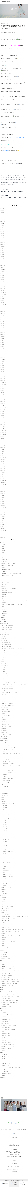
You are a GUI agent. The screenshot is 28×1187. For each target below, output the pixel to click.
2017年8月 (3, 413)
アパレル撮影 (3, 621)
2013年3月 (3, 524)
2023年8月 (3, 273)
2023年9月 (3, 271)
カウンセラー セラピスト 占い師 (11, 753)
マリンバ (5, 858)
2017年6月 (3, 418)
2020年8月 (3, 338)
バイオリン (5, 835)
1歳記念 (4, 1013)
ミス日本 (4, 701)
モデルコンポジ (6, 715)
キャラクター (6, 674)
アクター (5, 669)
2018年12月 (3, 380)
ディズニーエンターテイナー (9, 682)
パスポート (4, 1054)
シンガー (4, 653)
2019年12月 (3, 355)
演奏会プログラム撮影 (9, 877)
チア (3, 661)
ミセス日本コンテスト (7, 707)
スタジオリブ (5, 184)
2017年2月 (3, 426)
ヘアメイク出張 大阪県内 (8, 918)
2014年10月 (3, 485)
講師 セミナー (6, 780)
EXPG (3, 636)
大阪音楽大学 (6, 870)
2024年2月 (3, 261)
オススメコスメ (5, 908)
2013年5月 (3, 520)
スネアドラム (6, 818)
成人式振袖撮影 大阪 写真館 (10, 979)
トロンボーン (6, 830)
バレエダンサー (7, 759)
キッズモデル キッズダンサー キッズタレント (13, 648)
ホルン (4, 856)
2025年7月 (3, 225)
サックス (5, 816)
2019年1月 (3, 378)
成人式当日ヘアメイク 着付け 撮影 (12, 971)
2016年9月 (3, 436)
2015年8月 (3, 464)
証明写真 (2, 1052)
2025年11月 (3, 217)
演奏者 (5, 881)
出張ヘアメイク (5, 927)
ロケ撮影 (4, 594)
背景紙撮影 (5, 611)
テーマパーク (5, 665)
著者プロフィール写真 (8, 778)
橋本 (3, 548)
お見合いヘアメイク (6, 897)
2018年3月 (3, 399)
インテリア (4, 584)
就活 (4, 1069)
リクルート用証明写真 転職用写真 (12, 1067)
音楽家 (4, 885)
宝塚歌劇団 (5, 722)
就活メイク (4, 933)
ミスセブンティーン (6, 699)
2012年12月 (3, 531)
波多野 (3, 550)
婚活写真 (4, 619)
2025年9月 (3, 221)
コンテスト (4, 651)
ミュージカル (5, 709)
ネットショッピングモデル (8, 688)
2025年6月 (3, 227)
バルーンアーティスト (7, 628)
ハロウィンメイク (6, 914)
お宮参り (4, 1017)
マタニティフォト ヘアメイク (9, 1029)
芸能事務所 (5, 730)
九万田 (3, 544)
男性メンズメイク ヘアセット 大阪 (11, 935)
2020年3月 (3, 349)
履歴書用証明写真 (6, 1073)
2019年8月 (3, 363)
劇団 (3, 718)
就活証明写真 (5, 1065)
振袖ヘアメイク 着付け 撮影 (10, 983)
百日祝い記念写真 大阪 (8, 1044)
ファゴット (5, 847)
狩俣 (3, 553)
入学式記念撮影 (6, 1033)
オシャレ (4, 586)
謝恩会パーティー (7, 946)
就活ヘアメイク (7, 1071)
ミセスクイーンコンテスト (8, 705)
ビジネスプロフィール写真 (14, 179)
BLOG (6, 1129)
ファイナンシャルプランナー (9, 768)
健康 (3, 925)
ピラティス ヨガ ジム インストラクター (13, 766)
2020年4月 (3, 346)
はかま (3, 900)
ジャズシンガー (6, 655)
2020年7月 (3, 340)
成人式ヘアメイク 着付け (9, 966)
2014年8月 (3, 489)
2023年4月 (3, 282)
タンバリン (5, 820)
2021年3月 (3, 323)
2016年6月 (3, 443)
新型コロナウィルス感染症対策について (11, 573)
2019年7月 (3, 365)
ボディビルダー (5, 793)
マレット (4, 860)
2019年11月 (3, 357)
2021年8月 (3, 313)
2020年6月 (3, 342)
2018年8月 (3, 388)
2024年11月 (3, 242)
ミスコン (4, 697)
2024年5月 (3, 254)
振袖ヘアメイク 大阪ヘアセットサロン (11, 981)
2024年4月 (3, 256)
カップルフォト (5, 1021)
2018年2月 (3, 401)
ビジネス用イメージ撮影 (9, 764)
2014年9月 (3, 487)
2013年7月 (3, 516)
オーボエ (5, 805)
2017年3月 (3, 424)
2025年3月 (3, 233)
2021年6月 (3, 317)
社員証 (4, 776)
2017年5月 (3, 420)
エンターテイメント (6, 644)
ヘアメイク (2, 895)
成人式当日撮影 (6, 977)
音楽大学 (5, 883)
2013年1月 (3, 528)
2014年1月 (3, 503)
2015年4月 (3, 472)
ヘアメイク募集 (5, 1004)
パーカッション (6, 839)
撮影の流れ (5, 571)
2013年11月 (3, 508)
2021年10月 (3, 309)
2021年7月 (3, 315)
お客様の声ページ (6, 559)
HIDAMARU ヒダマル (7, 580)
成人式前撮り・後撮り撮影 (9, 969)
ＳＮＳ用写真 (6, 782)
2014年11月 (3, 482)
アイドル (4, 638)
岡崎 (3, 546)
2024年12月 (3, 240)
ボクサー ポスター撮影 (8, 791)
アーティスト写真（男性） (13, 177)
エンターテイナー (6, 642)
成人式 (1, 962)
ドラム (4, 833)
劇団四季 (4, 720)
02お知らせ (3, 557)
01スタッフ (2, 542)
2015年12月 (3, 455)
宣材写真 (4, 801)
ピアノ (4, 843)
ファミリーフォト (13, 181)
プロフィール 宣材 (7, 789)
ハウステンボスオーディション (7, 734)
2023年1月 (3, 288)
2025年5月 (3, 229)
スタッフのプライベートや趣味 (9, 588)
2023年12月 (3, 265)
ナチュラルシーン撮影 (7, 592)
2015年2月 (3, 476)
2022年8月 (3, 298)
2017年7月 (3, 416)
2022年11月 (3, 292)
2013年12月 (3, 505)
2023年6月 (3, 277)
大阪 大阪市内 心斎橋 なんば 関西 (12, 604)
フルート (5, 849)
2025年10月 (3, 219)
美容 (3, 944)
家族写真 (4, 1040)
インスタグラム (5, 582)
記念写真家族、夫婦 (7, 1048)
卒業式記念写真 (6, 1036)
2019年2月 (3, 376)
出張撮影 (2, 950)
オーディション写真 (5, 179)
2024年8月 (3, 248)
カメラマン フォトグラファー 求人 (11, 996)
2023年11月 (3, 267)
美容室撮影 (3, 1008)
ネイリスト (5, 757)
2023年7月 (3, 275)
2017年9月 (3, 411)
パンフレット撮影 (7, 761)
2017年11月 (3, 407)
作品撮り (4, 596)
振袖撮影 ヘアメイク (8, 985)
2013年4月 (3, 522)
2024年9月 (3, 246)
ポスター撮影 (5, 795)
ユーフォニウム (6, 862)
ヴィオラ (5, 864)
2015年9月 (3, 461)
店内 (3, 607)
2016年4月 (3, 447)
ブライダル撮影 (19, 181)
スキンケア (4, 912)
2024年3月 (3, 259)
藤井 (3, 555)
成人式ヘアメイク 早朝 (8, 964)
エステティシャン (7, 751)
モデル (3, 713)
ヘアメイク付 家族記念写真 (9, 1025)
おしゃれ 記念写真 (13, 175)
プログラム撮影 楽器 (9, 851)
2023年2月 (3, 286)
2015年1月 (3, 478)
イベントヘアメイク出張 (8, 906)
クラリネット (5, 812)
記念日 (3, 1050)
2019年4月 (3, 372)
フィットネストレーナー (7, 784)
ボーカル (4, 694)
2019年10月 (3, 359)
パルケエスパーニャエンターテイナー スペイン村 (14, 684)
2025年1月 (3, 238)
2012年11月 (3, 533)
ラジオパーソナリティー (8, 772)
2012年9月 (3, 537)
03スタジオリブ (4, 578)
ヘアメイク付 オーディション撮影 (11, 692)
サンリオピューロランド (8, 676)
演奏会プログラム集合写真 (9, 879)
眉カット (4, 937)
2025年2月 (3, 236)
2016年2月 (3, 451)
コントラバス (6, 814)
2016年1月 (3, 453)
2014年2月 (3, 501)
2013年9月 (3, 512)
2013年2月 (3, 526)
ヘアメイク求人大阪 (7, 1006)
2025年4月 (3, 231)
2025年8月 (3, 223)
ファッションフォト (7, 181)
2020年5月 (3, 344)
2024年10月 (3, 244)
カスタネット (6, 807)
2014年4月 (3, 497)
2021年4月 (3, 321)
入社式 (3, 599)
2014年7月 (3, 491)
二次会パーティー (7, 923)
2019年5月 (3, 369)
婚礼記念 (4, 1038)
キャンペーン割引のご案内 (8, 563)
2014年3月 (3, 499)
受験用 (3, 1059)
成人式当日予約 (6, 973)
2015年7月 (3, 466)
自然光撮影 (5, 613)
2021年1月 (3, 328)
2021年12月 (3, 305)
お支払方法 (5, 561)
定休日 (3, 567)
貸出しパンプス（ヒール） (8, 576)
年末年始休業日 (6, 569)
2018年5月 (3, 395)
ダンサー (4, 659)
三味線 (4, 866)
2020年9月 (3, 336)
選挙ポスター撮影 (6, 887)
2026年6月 (3, 208)
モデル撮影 (4, 956)
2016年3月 (3, 449)
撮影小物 (4, 609)
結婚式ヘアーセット (6, 939)
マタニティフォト (6, 1027)
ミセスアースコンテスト (7, 703)
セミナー (5, 755)
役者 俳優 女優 (6, 726)
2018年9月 (3, 386)
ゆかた (3, 902)
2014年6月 (3, 493)
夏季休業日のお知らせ (7, 565)
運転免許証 (3, 1077)
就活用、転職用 (5, 1061)
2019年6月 (3, 367)
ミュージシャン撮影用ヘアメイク (8, 948)
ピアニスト (6, 841)
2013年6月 (3, 518)
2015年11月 (3, 457)
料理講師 (5, 774)
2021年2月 (3, 326)
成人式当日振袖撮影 (7, 975)
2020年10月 (3, 334)
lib (13, 174)
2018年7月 (3, 390)
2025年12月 (3, 215)
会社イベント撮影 (6, 958)
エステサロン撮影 (6, 745)
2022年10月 (3, 294)
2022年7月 (3, 300)
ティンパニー (6, 826)
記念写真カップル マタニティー (10, 1046)
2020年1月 (3, 353)
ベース (4, 854)
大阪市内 (9, 184)
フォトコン (4, 893)
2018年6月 (3, 392)
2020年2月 (3, 351)
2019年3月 (3, 374)
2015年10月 (3, 459)
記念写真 (2, 1010)
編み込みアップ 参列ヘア (8, 941)
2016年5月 (3, 445)
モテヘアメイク (5, 920)
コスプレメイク (5, 910)
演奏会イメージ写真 (9, 182)
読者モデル (24, 182)
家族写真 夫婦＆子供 (8, 1042)
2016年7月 (3, 441)
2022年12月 (3, 290)
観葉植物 (4, 615)
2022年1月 (3, 302)
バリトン (5, 837)
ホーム (2, 1129)
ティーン (4, 663)
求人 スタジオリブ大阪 (6, 992)
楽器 (4, 872)
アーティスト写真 (6, 177)
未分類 (1, 987)
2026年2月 (3, 210)
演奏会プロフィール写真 (17, 182)
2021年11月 (3, 307)
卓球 (3, 797)
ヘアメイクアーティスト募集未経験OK (11, 1002)
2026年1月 (3, 212)
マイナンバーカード (6, 1056)
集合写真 (4, 889)
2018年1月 (3, 403)
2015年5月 (3, 470)
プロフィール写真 (4, 740)
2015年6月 (3, 468)
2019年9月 (3, 361)
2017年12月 (3, 405)
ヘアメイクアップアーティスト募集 (10, 1000)
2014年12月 (3, 480)
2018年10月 (3, 384)
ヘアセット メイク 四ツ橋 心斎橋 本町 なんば (15, 916)
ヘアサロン (2, 891)
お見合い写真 (3, 617)
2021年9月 (3, 311)
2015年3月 (3, 474)
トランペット (5, 828)
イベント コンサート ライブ (9, 904)
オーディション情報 (6, 646)
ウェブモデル (5, 640)
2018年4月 (3, 397)
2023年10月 (3, 269)
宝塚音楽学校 (5, 724)
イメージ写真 (21, 177)
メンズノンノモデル (6, 711)
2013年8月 (3, 514)
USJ (4, 667)
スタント (5, 678)
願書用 (3, 1075)
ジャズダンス (5, 657)
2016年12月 (3, 430)
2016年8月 (3, 438)
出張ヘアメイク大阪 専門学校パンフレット (12, 929)
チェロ (4, 822)
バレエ (4, 690)
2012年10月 (3, 535)
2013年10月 (3, 510)
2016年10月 (3, 434)
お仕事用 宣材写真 (21, 175)
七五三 (3, 1031)
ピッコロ (5, 845)
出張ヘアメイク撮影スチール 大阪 (10, 931)
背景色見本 (6, 150)
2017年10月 (3, 409)
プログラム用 (5, 787)
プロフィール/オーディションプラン (16, 137)
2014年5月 (3, 495)
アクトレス (5, 671)
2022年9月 (3, 296)
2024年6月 (3, 252)
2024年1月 (3, 263)
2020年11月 (3, 332)
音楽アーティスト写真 (7, 630)
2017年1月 (3, 428)
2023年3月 (3, 284)
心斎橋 (13, 184)
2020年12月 (3, 330)
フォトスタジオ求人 (6, 998)
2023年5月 (3, 279)
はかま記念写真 (6, 1019)
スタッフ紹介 (5, 590)
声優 (4, 182)
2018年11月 (3, 382)
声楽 (4, 868)
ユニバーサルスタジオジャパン (10, 686)
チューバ (5, 824)
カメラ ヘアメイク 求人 (9, 994)
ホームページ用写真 (8, 770)
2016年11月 (3, 432)
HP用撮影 (7, 175)
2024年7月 (3, 250)
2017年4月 (3, 422)
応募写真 (4, 728)
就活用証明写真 (6, 1063)
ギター (4, 810)
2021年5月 (3, 319)
